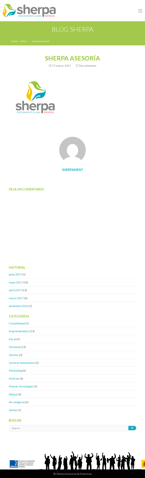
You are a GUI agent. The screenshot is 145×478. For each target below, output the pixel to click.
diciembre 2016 (18, 306)
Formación (15, 347)
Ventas (13, 410)
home (14, 41)
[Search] (132, 428)
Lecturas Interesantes (22, 362)
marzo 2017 (16, 298)
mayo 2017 (15, 282)
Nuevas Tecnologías (21, 386)
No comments (87, 65)
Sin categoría (17, 402)
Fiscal (12, 339)
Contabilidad (17, 323)
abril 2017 (15, 290)
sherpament (72, 170)
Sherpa (13, 394)
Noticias (14, 378)
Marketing (15, 370)
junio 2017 (15, 274)
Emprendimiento (19, 331)
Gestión (13, 355)
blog (23, 41)
